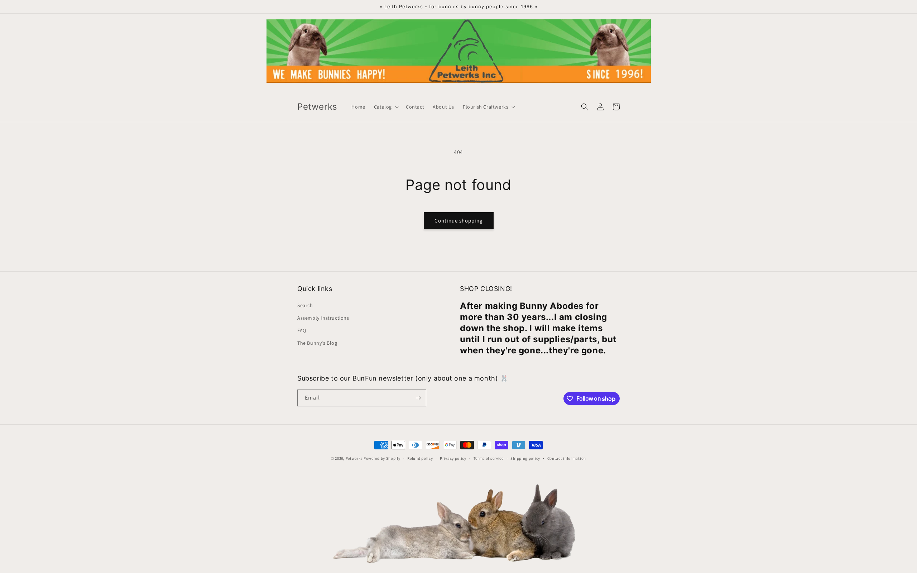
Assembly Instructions (323, 318)
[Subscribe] (418, 398)
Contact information (566, 458)
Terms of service (489, 458)
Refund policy (420, 458)
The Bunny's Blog (317, 343)
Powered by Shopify (382, 458)
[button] (386, 106)
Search (305, 305)
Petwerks (354, 458)
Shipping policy (525, 458)
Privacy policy (453, 458)
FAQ (301, 330)
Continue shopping (459, 220)
